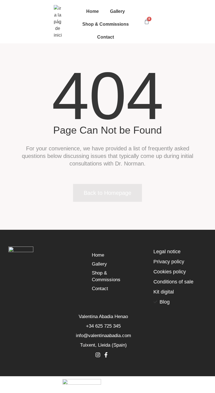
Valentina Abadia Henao (103, 316)
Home (92, 11)
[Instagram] (98, 355)
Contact (105, 37)
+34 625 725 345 (103, 326)
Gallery (117, 11)
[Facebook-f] (106, 355)
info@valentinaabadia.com (103, 335)
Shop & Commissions (105, 24)
